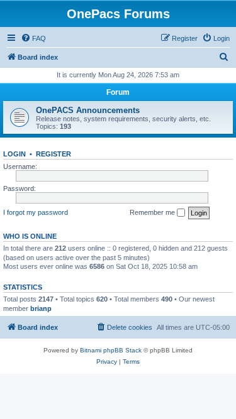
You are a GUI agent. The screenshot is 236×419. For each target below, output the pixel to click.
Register (53, 154)
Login (14, 154)
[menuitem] (33, 38)
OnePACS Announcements (88, 110)
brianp (41, 308)
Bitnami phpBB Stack (111, 350)
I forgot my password (35, 212)
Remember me (153, 212)
